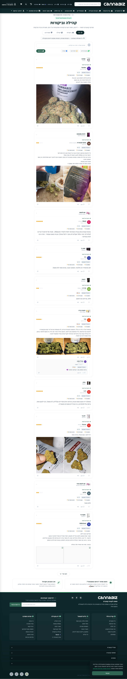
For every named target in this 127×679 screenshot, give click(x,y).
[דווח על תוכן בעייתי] (37, 126)
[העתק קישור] (78, 126)
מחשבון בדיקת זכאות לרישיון (80, 632)
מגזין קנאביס (57, 637)
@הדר (76, 364)
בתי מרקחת (107, 11)
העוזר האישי (84, 629)
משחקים (36, 4)
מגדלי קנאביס (111, 647)
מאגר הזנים (46, 11)
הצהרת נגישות (29, 632)
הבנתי (108, 673)
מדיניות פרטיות (29, 637)
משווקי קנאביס (111, 653)
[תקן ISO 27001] (16, 674)
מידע (55, 4)
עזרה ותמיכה (29, 624)
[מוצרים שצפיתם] (31, 4)
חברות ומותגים (33, 11)
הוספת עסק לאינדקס (27, 629)
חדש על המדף (111, 632)
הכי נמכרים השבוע (110, 629)
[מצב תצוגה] (26, 4)
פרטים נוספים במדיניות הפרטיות (101, 668)
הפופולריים (80, 11)
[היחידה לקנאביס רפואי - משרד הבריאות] (27, 674)
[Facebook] (76, 597)
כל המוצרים (119, 11)
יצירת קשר (30, 626)
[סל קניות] (21, 4)
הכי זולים (57, 11)
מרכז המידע (57, 621)
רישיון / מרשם (17, 11)
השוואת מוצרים (84, 626)
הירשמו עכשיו (15, 605)
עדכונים (62, 4)
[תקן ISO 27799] (11, 674)
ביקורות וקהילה (94, 11)
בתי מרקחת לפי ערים (109, 663)
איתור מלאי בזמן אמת (82, 621)
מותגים (113, 658)
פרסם (40, 51)
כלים (68, 4)
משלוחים (113, 634)
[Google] (80, 597)
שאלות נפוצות (57, 624)
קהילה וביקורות (56, 632)
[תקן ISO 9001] (22, 674)
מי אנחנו (31, 621)
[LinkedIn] (72, 597)
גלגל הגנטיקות (57, 629)
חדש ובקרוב (69, 11)
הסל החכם (85, 624)
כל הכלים (85, 634)
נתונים (49, 4)
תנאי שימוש (30, 634)
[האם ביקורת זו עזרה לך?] (88, 126)
